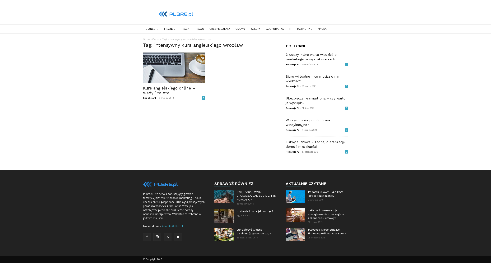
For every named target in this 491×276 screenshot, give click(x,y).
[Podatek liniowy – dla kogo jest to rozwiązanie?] (295, 196)
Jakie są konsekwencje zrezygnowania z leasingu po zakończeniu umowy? (326, 214)
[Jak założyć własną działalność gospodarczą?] (224, 234)
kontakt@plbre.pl (172, 226)
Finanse (169, 28)
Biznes (150, 28)
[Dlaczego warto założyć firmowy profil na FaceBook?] (295, 234)
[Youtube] (178, 237)
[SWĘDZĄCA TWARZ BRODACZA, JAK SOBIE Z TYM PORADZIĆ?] (224, 196)
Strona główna (151, 39)
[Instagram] (157, 237)
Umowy (240, 28)
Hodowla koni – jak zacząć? (255, 211)
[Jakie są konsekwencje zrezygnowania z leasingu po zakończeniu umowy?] (295, 215)
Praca (185, 28)
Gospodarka (275, 28)
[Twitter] (167, 237)
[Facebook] (147, 237)
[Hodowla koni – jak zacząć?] (224, 216)
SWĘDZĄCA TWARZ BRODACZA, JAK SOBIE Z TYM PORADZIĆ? (256, 195)
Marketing (304, 28)
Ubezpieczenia (219, 28)
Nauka (322, 28)
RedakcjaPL (149, 97)
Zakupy (255, 28)
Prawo (199, 28)
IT (290, 28)
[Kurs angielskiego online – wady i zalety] (174, 68)
